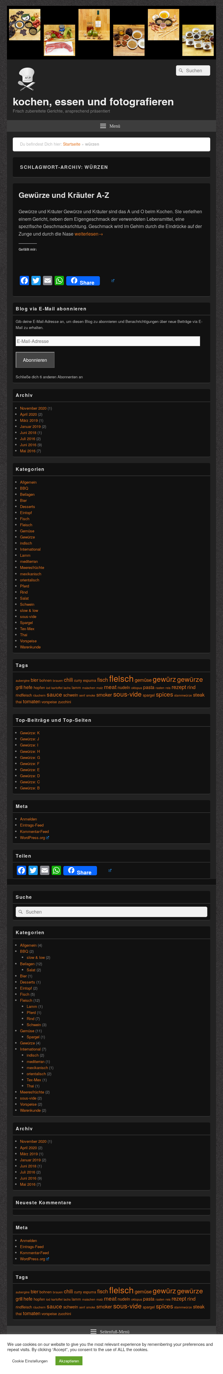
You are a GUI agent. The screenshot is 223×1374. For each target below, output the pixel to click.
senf (82, 695)
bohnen (45, 680)
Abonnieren (35, 360)
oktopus (136, 688)
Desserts (27, 506)
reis (168, 688)
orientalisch (29, 580)
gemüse (143, 679)
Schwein (27, 604)
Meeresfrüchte (32, 567)
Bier (23, 500)
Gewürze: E (30, 769)
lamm (76, 687)
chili (68, 679)
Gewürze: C (30, 781)
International (30, 549)
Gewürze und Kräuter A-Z (64, 194)
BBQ (24, 488)
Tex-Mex (27, 628)
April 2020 (28, 414)
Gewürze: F (29, 763)
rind (191, 687)
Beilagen (27, 494)
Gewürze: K (30, 732)
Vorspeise (28, 640)
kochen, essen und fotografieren (93, 101)
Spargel (26, 622)
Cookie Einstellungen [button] (30, 1361)
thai (19, 701)
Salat (24, 598)
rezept (179, 686)
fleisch (121, 678)
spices (164, 694)
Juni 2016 (28, 444)
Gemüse (27, 531)
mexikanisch (30, 573)
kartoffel (56, 688)
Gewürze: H (30, 751)
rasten (160, 688)
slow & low (29, 610)
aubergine (23, 680)
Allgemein (28, 482)
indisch (26, 543)
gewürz (164, 679)
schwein (70, 695)
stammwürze (183, 695)
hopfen (39, 687)
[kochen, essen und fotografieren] (111, 57)
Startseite (71, 144)
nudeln (124, 687)
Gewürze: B (30, 788)
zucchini (64, 701)
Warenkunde (30, 647)
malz (99, 688)
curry (78, 680)
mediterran (29, 561)
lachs (67, 688)
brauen (58, 680)
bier (34, 680)
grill (19, 687)
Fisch (24, 518)
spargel (149, 695)
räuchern (39, 695)
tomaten (31, 701)
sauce (54, 694)
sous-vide (28, 616)
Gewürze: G (30, 757)
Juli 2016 (27, 438)
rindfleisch (24, 695)
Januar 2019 (30, 426)
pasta (148, 687)
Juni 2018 (28, 432)
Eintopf (26, 512)
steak (198, 694)
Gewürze (27, 537)
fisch (102, 679)
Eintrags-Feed (32, 825)
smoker (104, 694)
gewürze (190, 679)
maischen (88, 688)
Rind (24, 592)
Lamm (25, 555)
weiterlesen (89, 233)
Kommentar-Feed (34, 831)
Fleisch (26, 524)
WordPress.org (32, 837)
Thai (23, 634)
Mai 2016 (27, 450)
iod (48, 688)
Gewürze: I (29, 745)
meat (110, 686)
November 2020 (33, 408)
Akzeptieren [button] (69, 1361)
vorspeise (49, 701)
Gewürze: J (29, 739)
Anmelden (28, 819)
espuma (89, 680)
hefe (28, 687)
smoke (90, 695)
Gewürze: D (30, 775)
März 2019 (29, 420)
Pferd (24, 586)
